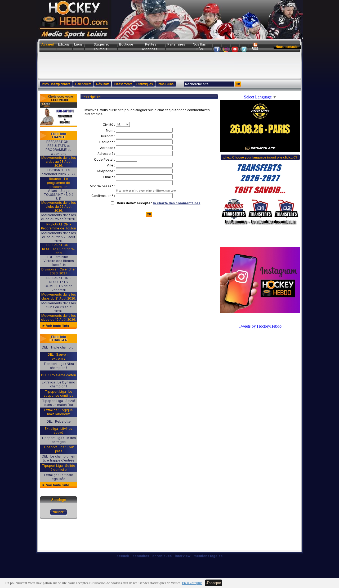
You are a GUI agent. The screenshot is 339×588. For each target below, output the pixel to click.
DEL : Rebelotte (59, 421)
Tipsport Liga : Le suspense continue (59, 393)
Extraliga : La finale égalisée (58, 477)
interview (182, 556)
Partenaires (176, 44)
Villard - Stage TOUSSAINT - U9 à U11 (58, 195)
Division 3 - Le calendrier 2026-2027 (58, 172)
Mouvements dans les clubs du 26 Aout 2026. (58, 206)
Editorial (64, 44)
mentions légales (208, 556)
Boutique (126, 44)
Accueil (47, 44)
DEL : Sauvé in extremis (58, 356)
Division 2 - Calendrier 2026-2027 (58, 271)
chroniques (162, 556)
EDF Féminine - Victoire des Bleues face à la (58, 261)
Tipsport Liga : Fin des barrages (58, 440)
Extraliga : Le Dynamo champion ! (58, 384)
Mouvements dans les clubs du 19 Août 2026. (58, 318)
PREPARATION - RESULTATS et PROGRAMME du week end (59, 148)
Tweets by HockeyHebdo (260, 326)
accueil (123, 556)
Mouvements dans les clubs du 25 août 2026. (58, 217)
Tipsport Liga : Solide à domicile (58, 468)
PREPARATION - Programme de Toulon (58, 226)
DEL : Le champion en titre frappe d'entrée (58, 458)
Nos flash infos (200, 46)
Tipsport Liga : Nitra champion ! (58, 366)
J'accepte (213, 583)
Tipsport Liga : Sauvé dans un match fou (58, 403)
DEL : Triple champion (58, 347)
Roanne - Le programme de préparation (58, 183)
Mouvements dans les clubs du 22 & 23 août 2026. (58, 237)
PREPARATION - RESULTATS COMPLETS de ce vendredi (58, 284)
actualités (140, 556)
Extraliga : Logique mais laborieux (58, 412)
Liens (78, 44)
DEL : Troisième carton (58, 375)
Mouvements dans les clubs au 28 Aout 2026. (58, 162)
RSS (255, 49)
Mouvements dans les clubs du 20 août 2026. (58, 307)
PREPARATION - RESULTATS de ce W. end (58, 249)
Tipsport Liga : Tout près (58, 449)
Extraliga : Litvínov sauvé (59, 431)
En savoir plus (192, 583)
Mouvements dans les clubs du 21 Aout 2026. (58, 296)
